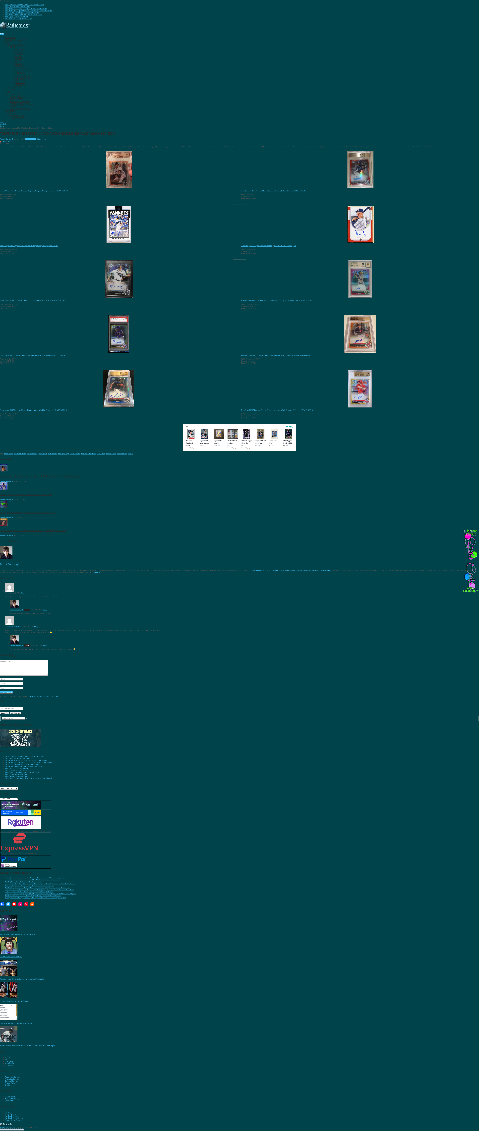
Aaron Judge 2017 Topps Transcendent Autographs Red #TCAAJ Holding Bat (268, 246)
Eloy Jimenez (52, 454)
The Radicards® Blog (7, 1127)
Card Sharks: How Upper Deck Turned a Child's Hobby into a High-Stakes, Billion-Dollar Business (40, 884)
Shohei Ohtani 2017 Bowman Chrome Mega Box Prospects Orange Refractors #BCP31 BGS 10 (34, 191)
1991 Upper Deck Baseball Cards (16, 17)
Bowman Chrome (20, 454)
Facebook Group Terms (14, 1118)
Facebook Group (11, 1116)
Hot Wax (19, 73)
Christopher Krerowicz (13, 626)
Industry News (22, 78)
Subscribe (16, 38)
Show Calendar (10, 1114)
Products (20, 82)
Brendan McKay (32, 454)
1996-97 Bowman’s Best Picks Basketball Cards (22, 772)
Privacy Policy (10, 1083)
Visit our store (8, 141)
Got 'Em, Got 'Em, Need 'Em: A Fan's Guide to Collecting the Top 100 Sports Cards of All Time (39, 890)
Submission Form (18, 118)
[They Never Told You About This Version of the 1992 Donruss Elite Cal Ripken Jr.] (3, 471)
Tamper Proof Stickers (21, 104)
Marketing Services (12, 1079)
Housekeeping (22, 75)
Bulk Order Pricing (12, 1099)
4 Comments (41, 139)
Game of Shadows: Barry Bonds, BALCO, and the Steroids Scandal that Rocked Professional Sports (40, 894)
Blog (15, 43)
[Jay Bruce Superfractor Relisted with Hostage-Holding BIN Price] (3, 525)
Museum (8, 1112)
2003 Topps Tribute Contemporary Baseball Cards (26, 494)
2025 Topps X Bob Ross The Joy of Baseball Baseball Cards (26, 9)
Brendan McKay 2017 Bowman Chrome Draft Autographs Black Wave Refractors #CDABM (32, 300)
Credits (7, 1085)
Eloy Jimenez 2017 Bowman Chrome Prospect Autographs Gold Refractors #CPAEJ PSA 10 (32, 355)
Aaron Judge (8, 454)
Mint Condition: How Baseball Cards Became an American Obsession (29, 886)
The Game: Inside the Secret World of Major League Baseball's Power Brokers (33, 896)
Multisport (21, 66)
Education (20, 68)
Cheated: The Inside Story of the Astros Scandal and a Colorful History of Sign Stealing (36, 878)
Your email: (4, 706)
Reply (23, 593)
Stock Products (18, 97)
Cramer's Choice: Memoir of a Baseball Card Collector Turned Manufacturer (32, 880)
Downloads (9, 1101)
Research (19, 85)
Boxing (18, 59)
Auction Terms (17, 116)
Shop (13, 93)
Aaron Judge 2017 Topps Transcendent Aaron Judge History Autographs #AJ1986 (29, 246)
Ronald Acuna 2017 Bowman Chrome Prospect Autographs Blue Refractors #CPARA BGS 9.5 (33, 410)
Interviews (20, 80)
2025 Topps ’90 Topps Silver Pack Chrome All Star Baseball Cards (28, 11)
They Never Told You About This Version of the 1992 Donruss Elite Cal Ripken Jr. (41, 476)
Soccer (18, 63)
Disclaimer (43, 454)
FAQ (6, 1059)
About (7, 1057)
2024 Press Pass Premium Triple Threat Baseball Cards (24, 5)
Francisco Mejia (63, 454)
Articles (14, 47)
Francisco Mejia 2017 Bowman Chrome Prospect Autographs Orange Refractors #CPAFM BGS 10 (276, 355)
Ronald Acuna (111, 454)
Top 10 (130, 454)
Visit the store (97, 572)
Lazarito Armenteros (88, 454)
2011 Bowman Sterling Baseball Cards (18, 19)
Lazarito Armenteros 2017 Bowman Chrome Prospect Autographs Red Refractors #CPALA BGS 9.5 (276, 300)
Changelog (9, 1061)
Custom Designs (18, 106)
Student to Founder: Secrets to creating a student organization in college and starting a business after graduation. (292, 570)
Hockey (18, 56)
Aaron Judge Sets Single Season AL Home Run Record (27, 512)
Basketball (20, 52)
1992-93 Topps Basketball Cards (16, 774)
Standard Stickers (19, 101)
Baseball (19, 49)
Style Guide (9, 1063)
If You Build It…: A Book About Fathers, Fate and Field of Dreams (29, 892)
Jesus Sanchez (75, 454)
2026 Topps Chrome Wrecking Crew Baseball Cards (23, 15)
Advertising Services (12, 1077)
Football (19, 54)
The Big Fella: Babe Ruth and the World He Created (23, 882)
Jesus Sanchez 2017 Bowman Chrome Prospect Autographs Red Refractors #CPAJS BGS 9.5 (274, 191)
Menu (2, 34)
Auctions (13, 112)
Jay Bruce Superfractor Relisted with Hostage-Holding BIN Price (33, 530)
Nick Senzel (101, 454)
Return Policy (10, 1097)
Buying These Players (13, 1120)
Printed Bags (16, 99)
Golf (17, 61)
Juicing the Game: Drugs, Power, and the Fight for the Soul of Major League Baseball (35, 898)
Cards (34, 139)
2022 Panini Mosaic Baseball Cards (17, 7)
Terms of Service (11, 1081)
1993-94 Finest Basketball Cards (16, 776)
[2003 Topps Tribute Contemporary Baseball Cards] (3, 489)
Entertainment (23, 71)
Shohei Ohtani (122, 454)
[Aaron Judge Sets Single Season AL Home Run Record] (3, 507)
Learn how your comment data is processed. (43, 696)
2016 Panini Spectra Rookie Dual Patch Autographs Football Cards (28, 778)
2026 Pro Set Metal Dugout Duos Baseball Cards (22, 13)
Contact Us (9, 1065)
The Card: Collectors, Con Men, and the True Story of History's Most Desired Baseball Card (37, 888)
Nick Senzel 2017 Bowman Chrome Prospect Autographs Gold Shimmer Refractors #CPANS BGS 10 (277, 410)
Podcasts (15, 87)
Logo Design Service (20, 109)
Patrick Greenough (6, 139)
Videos (13, 90)
